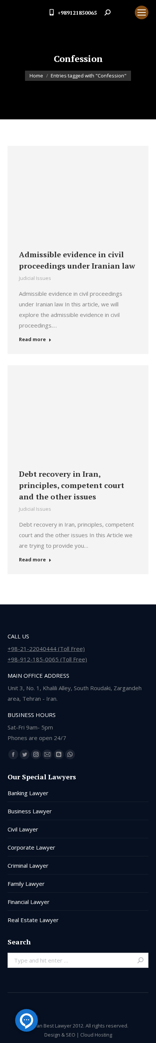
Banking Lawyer (28, 793)
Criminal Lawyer (28, 865)
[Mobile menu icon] (141, 12)
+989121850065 (77, 12)
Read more (32, 339)
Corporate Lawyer (31, 847)
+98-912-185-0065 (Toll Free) (47, 659)
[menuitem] (122, 12)
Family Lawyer (26, 883)
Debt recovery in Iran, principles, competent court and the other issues (71, 485)
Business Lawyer (30, 811)
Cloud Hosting (96, 1034)
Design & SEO (59, 1034)
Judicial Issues (35, 278)
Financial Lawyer (29, 901)
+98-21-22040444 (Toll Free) (46, 648)
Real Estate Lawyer (33, 920)
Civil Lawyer (23, 829)
